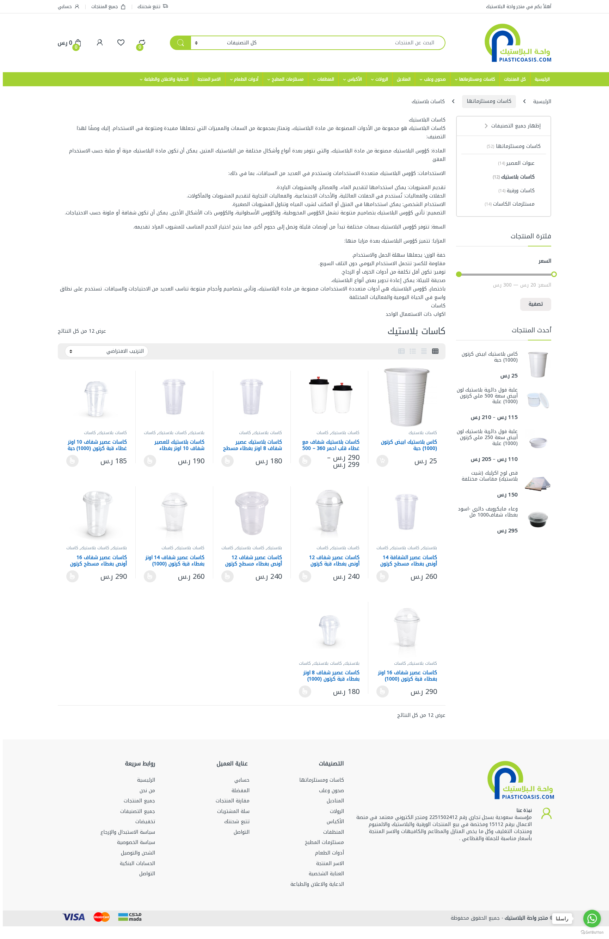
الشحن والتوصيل (138, 853)
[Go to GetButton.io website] (592, 932)
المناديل (404, 79)
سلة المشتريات (233, 811)
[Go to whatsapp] (592, 918)
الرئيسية (542, 79)
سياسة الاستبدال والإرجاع (127, 832)
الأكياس (354, 79)
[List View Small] (401, 351)
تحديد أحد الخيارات (307, 461)
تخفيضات (145, 821)
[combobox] (352, 43)
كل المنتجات (515, 79)
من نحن (147, 790)
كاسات (438, 306)
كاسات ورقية (516, 190)
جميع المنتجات (104, 6)
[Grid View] (435, 351)
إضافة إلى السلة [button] (382, 461)
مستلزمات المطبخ (288, 79)
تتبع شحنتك (148, 6)
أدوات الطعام (246, 79)
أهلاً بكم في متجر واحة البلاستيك (518, 6)
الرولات (381, 79)
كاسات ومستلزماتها (477, 79)
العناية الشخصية (326, 873)
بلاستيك (196, 433)
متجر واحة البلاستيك (525, 918)
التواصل (242, 832)
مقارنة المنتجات (233, 801)
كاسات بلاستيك (422, 433)
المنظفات (325, 79)
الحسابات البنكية (137, 863)
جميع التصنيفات (137, 811)
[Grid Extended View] (424, 351)
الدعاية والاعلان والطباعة (166, 79)
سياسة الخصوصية (136, 842)
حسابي (65, 6)
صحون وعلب (435, 79)
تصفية (536, 304)
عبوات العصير (516, 163)
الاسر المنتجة (209, 79)
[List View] (413, 351)
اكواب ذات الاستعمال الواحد (415, 314)
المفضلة (241, 790)
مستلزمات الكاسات (510, 204)
